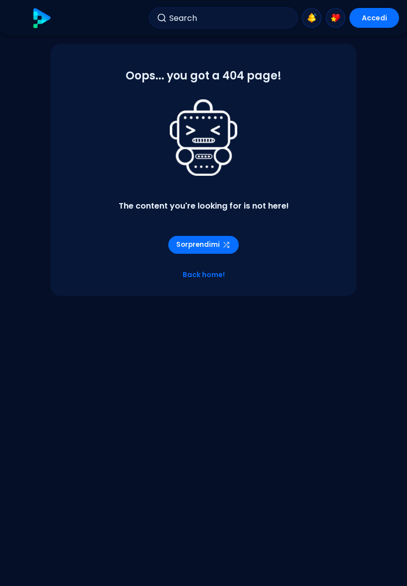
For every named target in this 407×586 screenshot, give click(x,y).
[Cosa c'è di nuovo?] (312, 18)
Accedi (374, 18)
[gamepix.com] (41, 18)
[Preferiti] (335, 18)
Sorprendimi (198, 244)
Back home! (204, 275)
